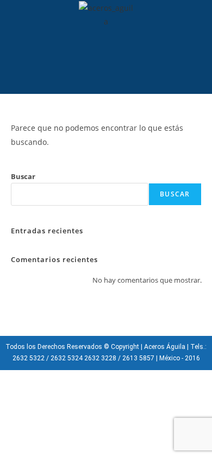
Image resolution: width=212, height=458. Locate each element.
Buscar (23, 176)
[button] (95, 69)
